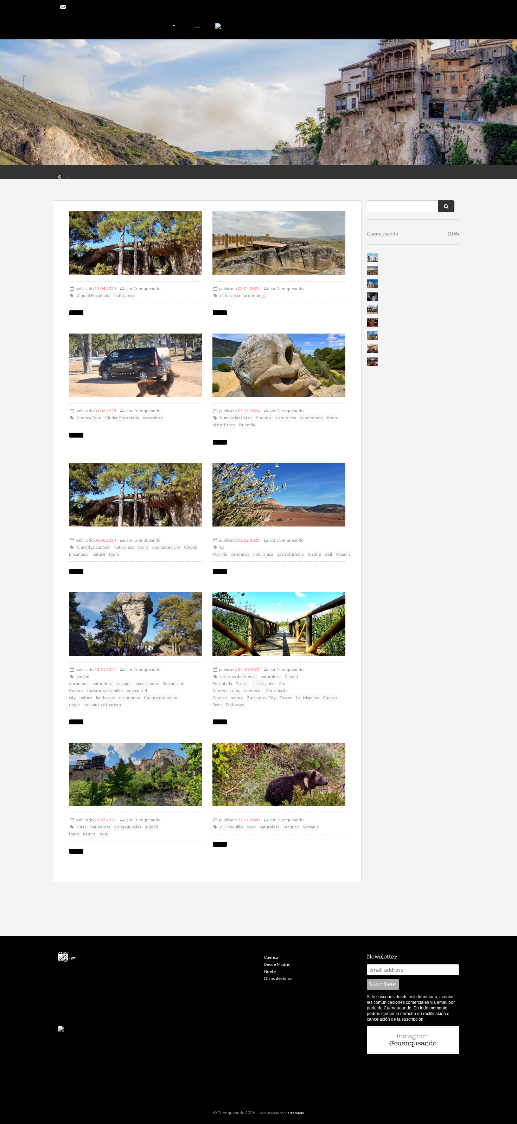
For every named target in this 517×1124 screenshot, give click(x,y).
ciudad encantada (79, 680)
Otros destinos (278, 978)
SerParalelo (295, 1113)
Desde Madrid (277, 964)
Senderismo (311, 417)
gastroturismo (290, 554)
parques (291, 826)
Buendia (264, 417)
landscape (105, 697)
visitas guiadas (127, 826)
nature (98, 554)
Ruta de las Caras (236, 417)
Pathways (235, 704)
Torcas (242, 683)
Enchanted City (261, 697)
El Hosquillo (231, 826)
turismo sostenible (105, 690)
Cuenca (271, 957)
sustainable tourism (102, 704)
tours (143, 547)
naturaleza (124, 295)
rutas (235, 690)
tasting (314, 554)
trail (328, 554)
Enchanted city (166, 547)
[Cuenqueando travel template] (98, 27)
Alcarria (343, 554)
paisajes (124, 683)
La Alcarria (219, 550)
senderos (240, 554)
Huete (270, 971)
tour (104, 833)
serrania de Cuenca (238, 676)
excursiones (147, 683)
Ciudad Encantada (93, 295)
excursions (129, 697)
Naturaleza (285, 417)
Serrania (311, 826)
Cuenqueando (146, 288)
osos (251, 826)
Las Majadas (264, 683)
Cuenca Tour (89, 417)
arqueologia (255, 295)
